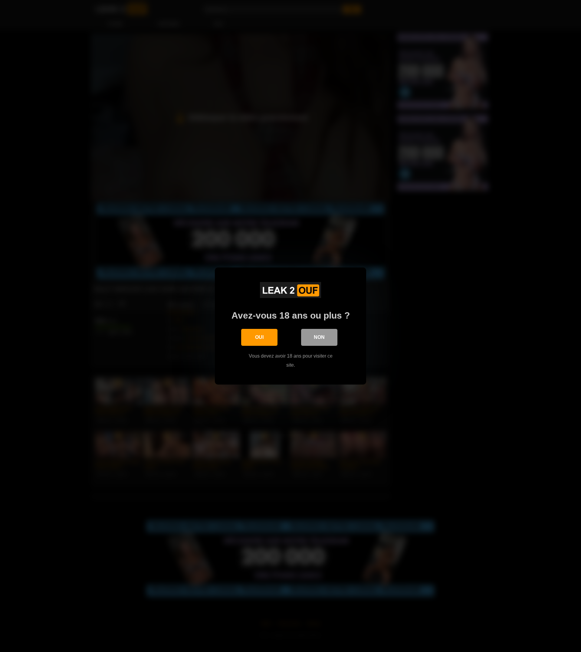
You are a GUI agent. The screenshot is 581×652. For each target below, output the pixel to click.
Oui (259, 337)
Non (319, 337)
